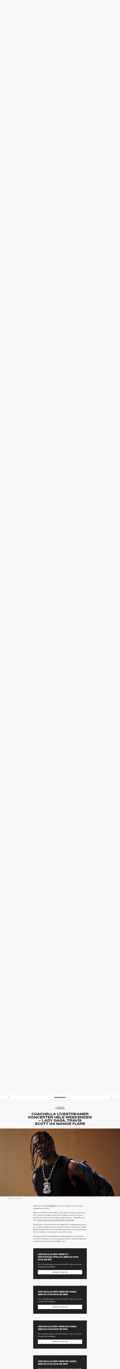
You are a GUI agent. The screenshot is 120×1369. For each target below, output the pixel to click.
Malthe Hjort (61, 1108)
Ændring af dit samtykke (60, 1272)
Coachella (51, 1206)
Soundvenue (60, 1097)
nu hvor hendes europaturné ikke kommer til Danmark (56, 1220)
